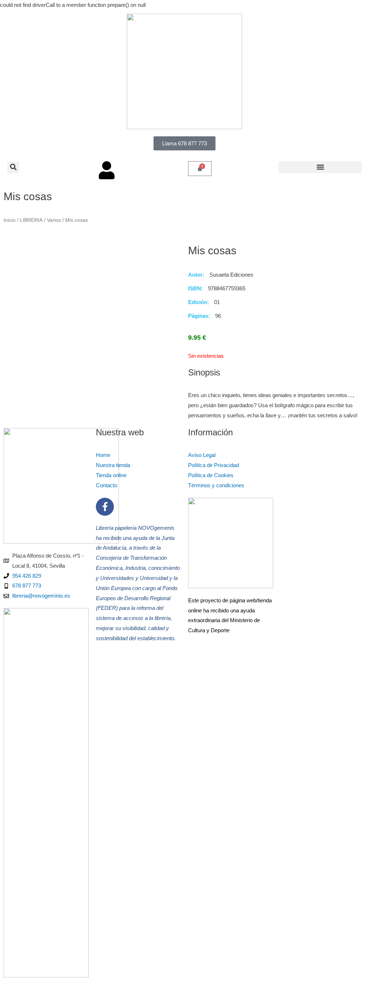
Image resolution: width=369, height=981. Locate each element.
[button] (13, 167)
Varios (54, 220)
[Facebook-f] (105, 507)
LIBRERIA (31, 220)
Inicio (9, 220)
